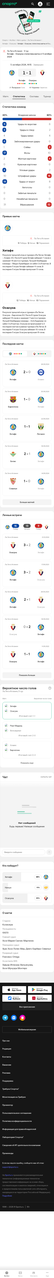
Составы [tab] (34, 96)
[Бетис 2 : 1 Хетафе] (19, 83)
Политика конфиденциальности (17, 1121)
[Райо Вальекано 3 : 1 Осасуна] (31, 83)
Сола (23, 87)
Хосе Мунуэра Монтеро (14, 968)
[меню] (48, 4)
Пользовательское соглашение (16, 1113)
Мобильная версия (27, 1029)
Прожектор (7, 1105)
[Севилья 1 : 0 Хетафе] (17, 83)
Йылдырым (16, 87)
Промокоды (7, 1153)
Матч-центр (21, 40)
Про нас (6, 1040)
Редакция (6, 1048)
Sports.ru (9, 1175)
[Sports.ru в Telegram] (5, 1018)
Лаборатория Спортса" (12, 1137)
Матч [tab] (5, 96)
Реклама (6, 1073)
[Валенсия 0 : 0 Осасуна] (34, 83)
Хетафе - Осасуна (9, 43)
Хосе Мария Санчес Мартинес (18, 940)
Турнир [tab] (47, 96)
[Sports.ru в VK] (14, 1018)
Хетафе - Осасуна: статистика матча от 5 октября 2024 (35, 43)
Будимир (35, 87)
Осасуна (32, 80)
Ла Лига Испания (34, 40)
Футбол (12, 40)
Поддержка (7, 1081)
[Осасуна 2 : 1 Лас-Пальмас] (32, 83)
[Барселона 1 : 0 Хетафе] (23, 83)
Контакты (6, 1056)
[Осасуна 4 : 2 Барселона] (36, 83)
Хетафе (22, 80)
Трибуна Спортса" (10, 1089)
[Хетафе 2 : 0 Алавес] (24, 83)
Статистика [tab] (19, 96)
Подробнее (7, 1195)
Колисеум (7, 924)
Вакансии (6, 1065)
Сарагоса (43, 87)
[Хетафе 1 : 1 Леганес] (21, 83)
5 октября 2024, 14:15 (21, 64)
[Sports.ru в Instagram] (23, 1018)
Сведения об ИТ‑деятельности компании (21, 1145)
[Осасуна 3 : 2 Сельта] (29, 83)
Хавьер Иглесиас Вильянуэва (17, 964)
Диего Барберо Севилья (38, 948)
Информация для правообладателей (19, 1129)
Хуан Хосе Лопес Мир (13, 948)
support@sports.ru (10, 1167)
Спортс (5, 40)
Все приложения (27, 1007)
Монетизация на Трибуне (14, 1097)
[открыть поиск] (32, 4)
